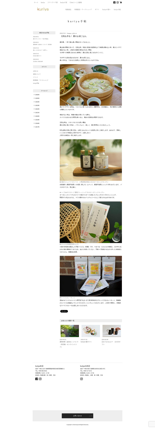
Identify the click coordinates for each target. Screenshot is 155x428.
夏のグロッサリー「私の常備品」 (41, 39)
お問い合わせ (77, 416)
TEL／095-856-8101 (41, 371)
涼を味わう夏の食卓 (38, 61)
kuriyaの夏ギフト (37, 55)
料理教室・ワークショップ (83, 9)
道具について (37, 74)
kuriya (43, 2)
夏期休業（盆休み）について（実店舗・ (42, 44)
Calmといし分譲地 (76, 2)
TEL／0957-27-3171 (86, 371)
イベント (35, 77)
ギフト (97, 9)
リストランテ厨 (53, 2)
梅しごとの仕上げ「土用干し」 (40, 50)
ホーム (36, 2)
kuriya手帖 (117, 9)
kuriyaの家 (63, 2)
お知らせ (35, 71)
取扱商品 (68, 9)
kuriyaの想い (106, 9)
